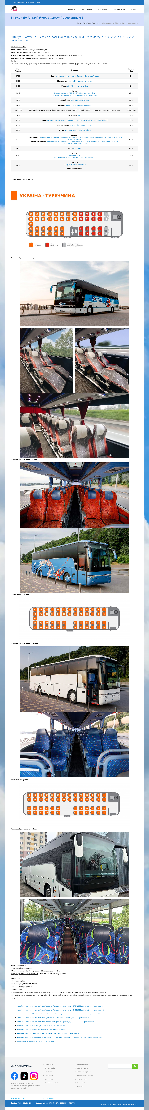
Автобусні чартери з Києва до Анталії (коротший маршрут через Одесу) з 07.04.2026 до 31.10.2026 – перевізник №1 (60, 1006)
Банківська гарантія (84, 1072)
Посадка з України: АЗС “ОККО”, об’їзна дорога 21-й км (74, 93)
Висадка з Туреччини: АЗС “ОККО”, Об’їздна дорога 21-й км (75, 95)
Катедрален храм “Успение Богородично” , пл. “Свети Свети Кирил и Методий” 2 (77, 120)
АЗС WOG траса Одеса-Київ (77, 86)
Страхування (119, 10)
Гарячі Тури (103, 10)
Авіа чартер (87, 10)
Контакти (80, 1086)
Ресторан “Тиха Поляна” (80, 100)
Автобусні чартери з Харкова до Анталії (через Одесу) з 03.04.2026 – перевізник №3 (48, 1033)
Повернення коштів (17, 1098)
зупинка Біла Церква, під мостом (80, 81)
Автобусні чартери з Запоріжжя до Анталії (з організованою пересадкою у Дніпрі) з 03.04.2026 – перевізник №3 (59, 1037)
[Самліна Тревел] (25, 9)
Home (79, 23)
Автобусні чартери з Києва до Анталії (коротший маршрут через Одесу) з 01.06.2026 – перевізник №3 (55, 1022)
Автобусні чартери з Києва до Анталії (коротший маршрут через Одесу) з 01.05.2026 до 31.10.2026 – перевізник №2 (60, 1010)
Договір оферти (48, 1098)
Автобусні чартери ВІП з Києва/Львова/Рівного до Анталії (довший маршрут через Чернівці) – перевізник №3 (58, 1014)
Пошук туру (49, 1079)
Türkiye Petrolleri (75, 155)
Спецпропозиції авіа (51, 1083)
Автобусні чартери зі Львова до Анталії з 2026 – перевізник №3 (41, 1026)
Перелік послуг (82, 1079)
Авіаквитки (48, 1072)
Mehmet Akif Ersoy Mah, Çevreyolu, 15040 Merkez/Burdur (75, 157)
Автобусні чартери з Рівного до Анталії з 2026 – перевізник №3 (41, 1029)
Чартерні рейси (50, 1068)
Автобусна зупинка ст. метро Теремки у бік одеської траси (77, 76)
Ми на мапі (81, 1083)
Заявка (134, 10)
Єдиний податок (82, 1068)
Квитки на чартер (83, 1064)
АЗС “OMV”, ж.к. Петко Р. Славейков (78, 130)
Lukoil (79, 115)
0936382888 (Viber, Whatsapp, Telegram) (28, 2)
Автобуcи (72, 10)
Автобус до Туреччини (91, 23)
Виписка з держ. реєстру (85, 1075)
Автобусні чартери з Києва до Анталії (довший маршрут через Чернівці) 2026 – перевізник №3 (53, 1018)
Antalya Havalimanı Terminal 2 (74, 165)
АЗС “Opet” (77, 148)
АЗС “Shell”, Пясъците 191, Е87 (81, 125)
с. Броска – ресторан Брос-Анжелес (77, 105)
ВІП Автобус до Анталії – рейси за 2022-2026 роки (35, 1041)
